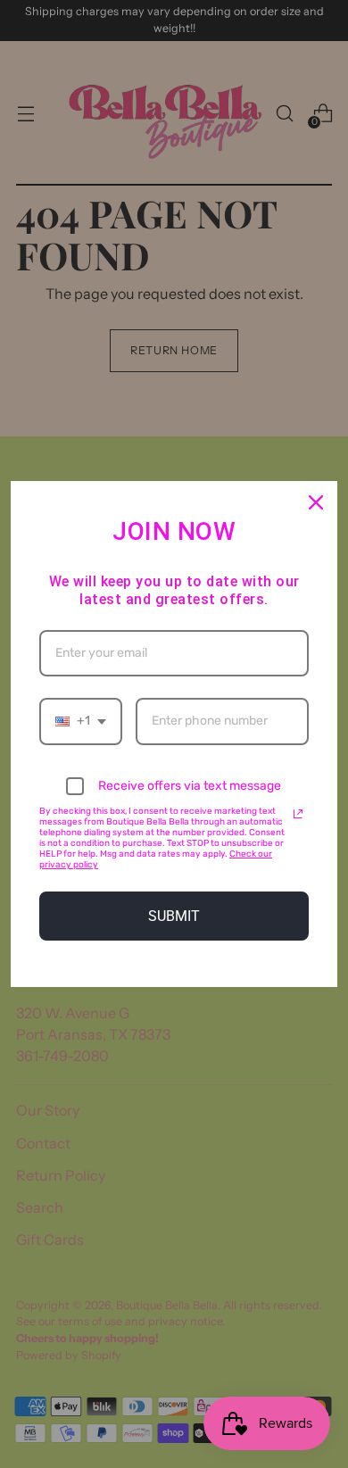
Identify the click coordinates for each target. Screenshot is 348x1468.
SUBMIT (174, 916)
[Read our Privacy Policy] (298, 814)
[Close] (315, 502)
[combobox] (80, 721)
